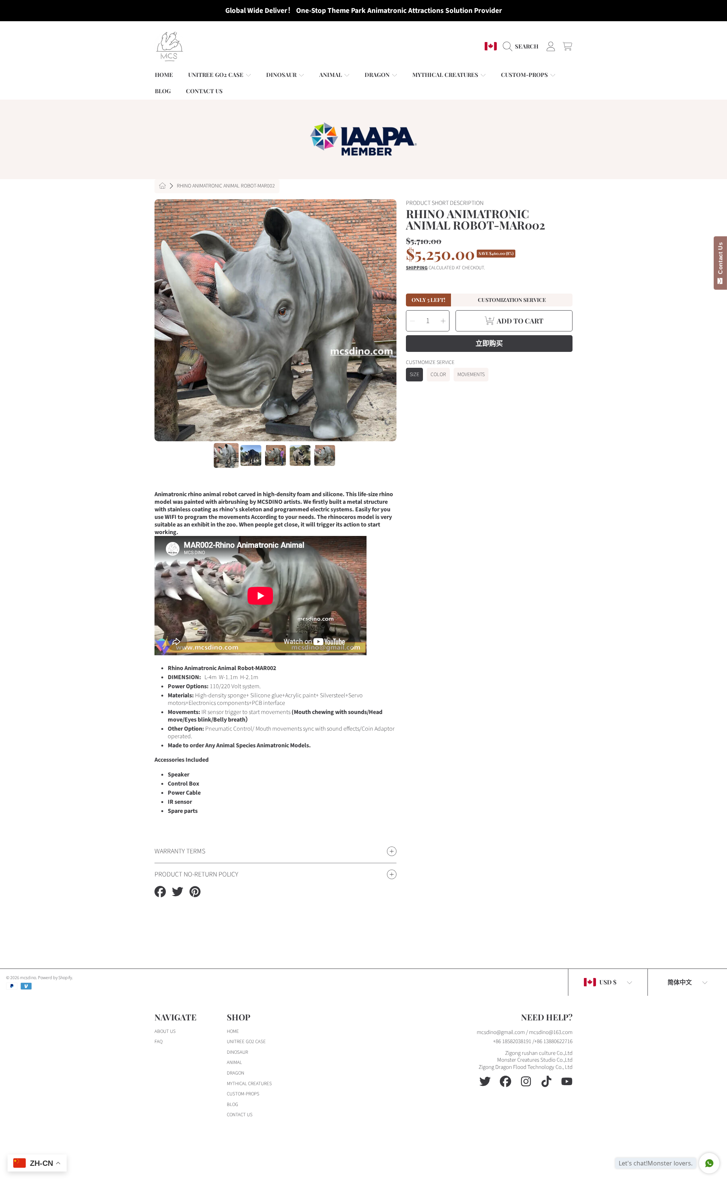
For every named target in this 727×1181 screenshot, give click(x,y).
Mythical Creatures (446, 74)
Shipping (416, 268)
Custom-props (525, 74)
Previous (162, 320)
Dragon (378, 74)
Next (388, 320)
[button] (522, 46)
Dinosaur (282, 74)
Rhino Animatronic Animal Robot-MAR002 (226, 186)
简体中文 (680, 982)
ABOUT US (165, 1031)
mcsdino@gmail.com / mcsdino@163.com (525, 1032)
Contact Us (720, 260)
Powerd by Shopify (55, 978)
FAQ (158, 1041)
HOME (233, 1031)
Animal (331, 74)
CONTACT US (240, 1114)
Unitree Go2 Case (216, 74)
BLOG (232, 1104)
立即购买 (489, 343)
